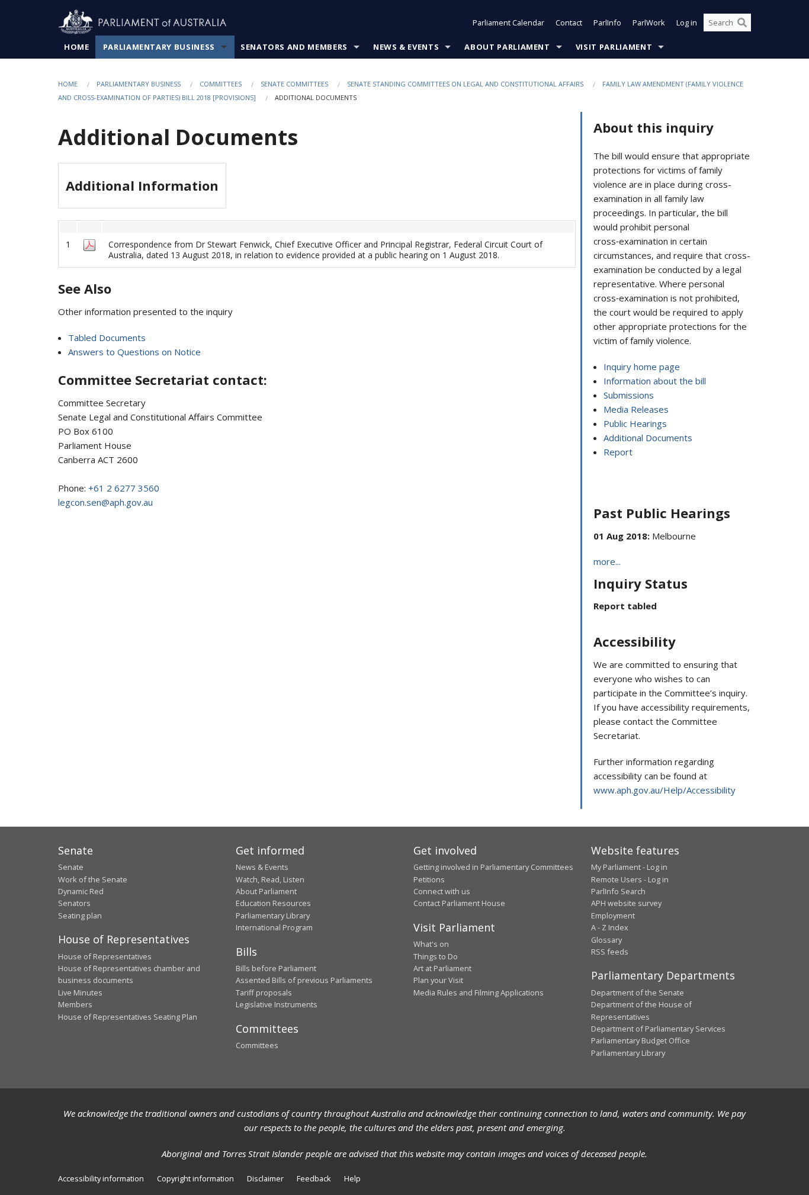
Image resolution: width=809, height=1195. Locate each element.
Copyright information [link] (195, 1178)
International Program (274, 927)
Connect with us (441, 891)
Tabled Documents (107, 337)
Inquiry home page (641, 366)
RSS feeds (609, 951)
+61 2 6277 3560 (123, 488)
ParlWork (649, 22)
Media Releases (636, 409)
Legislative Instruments (276, 1004)
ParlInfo (607, 22)
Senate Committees (294, 83)
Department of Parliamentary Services (658, 1028)
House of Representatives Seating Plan (127, 1016)
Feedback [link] (314, 1178)
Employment (613, 915)
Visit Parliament (614, 46)
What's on (431, 944)
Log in (686, 22)
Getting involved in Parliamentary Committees (493, 867)
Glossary (606, 939)
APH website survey (626, 903)
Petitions (429, 879)
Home (76, 46)
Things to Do (435, 956)
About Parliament (507, 46)
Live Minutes (80, 992)
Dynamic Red (81, 891)
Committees (221, 83)
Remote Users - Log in (630, 879)
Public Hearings (635, 423)
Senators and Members (294, 46)
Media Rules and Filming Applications (478, 992)
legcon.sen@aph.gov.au (105, 502)
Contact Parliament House (459, 903)
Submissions (628, 395)
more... (607, 561)
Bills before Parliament (276, 968)
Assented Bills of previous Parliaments (304, 980)
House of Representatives (105, 956)
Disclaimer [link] (265, 1178)
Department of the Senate (637, 992)
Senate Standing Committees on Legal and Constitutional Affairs (465, 83)
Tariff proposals (264, 992)
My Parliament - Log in (629, 867)
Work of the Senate (92, 879)
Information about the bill (654, 381)
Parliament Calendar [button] (508, 22)
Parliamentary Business (159, 46)
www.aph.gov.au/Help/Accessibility (664, 790)
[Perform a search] (742, 22)
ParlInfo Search (618, 891)
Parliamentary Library (273, 915)
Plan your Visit (438, 980)
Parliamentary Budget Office (640, 1040)
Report (618, 452)
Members (75, 1004)
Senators (74, 903)
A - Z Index (609, 927)
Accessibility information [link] (101, 1178)
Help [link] (352, 1178)
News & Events (406, 46)
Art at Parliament (442, 968)
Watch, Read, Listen (270, 879)
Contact (569, 22)
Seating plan (80, 915)
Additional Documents (647, 438)
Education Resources (273, 903)
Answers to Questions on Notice (134, 352)
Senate (71, 867)
